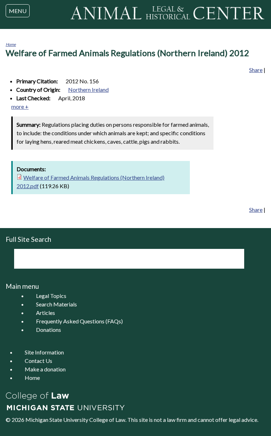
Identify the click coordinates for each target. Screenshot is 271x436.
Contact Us (38, 360)
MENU (17, 10)
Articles (45, 312)
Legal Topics (51, 295)
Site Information (44, 352)
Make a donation (45, 369)
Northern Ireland (88, 89)
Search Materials (56, 304)
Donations (48, 329)
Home (11, 44)
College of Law (107, 419)
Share (256, 69)
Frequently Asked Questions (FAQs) (79, 321)
